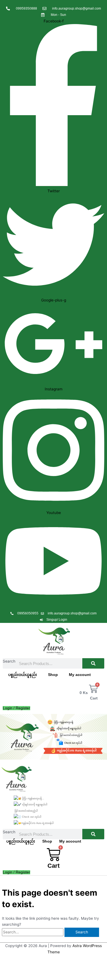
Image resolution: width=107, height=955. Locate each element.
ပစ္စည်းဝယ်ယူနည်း (22, 675)
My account (80, 675)
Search (9, 661)
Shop (53, 675)
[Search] (93, 663)
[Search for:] (33, 932)
